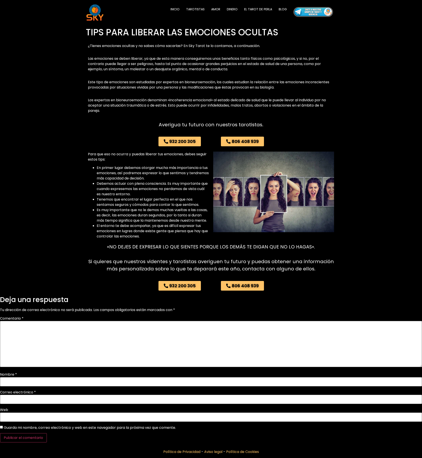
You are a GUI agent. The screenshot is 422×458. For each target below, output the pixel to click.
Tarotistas (195, 9)
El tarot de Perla (258, 9)
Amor (215, 9)
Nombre (8, 374)
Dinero (232, 9)
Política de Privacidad (182, 451)
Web (4, 410)
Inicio (175, 9)
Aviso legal (213, 451)
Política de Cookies (242, 451)
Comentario (12, 318)
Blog (283, 9)
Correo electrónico (18, 392)
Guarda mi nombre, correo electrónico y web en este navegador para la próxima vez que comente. (90, 427)
